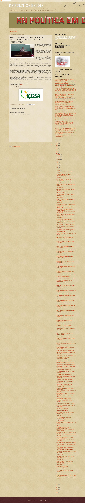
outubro (58, 157)
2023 (57, 146)
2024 (57, 145)
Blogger (56, 500)
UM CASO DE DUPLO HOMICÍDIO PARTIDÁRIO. (64, 327)
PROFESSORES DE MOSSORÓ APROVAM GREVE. (65, 229)
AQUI (21, 84)
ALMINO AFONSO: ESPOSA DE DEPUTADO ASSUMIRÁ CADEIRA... (64, 386)
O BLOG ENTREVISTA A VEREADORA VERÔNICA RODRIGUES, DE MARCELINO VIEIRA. (63, 104)
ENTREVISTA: (65, 83)
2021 (57, 150)
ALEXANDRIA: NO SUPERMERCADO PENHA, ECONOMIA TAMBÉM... (64, 192)
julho (58, 162)
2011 (57, 494)
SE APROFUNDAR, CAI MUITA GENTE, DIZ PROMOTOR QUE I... (64, 418)
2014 (57, 489)
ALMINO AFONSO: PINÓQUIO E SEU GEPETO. (64, 449)
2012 (57, 492)
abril (57, 167)
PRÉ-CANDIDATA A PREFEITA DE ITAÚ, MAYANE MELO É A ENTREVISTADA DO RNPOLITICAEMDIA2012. (65, 114)
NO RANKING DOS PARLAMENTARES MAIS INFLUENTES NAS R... (64, 361)
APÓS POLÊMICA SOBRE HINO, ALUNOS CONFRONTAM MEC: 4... (63, 175)
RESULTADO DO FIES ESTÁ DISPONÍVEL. (64, 325)
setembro (58, 159)
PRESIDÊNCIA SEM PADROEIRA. (62, 466)
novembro (58, 156)
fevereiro (58, 170)
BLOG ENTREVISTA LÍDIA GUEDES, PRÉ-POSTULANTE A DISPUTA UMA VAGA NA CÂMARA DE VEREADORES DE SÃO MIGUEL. (65, 119)
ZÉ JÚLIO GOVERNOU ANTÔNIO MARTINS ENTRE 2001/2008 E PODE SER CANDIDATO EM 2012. (64, 102)
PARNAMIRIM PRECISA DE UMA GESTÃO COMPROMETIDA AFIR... (63, 231)
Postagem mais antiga (47, 144)
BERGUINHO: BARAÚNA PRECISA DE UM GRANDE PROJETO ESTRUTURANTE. (64, 124)
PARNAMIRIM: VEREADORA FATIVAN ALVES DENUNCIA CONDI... (64, 288)
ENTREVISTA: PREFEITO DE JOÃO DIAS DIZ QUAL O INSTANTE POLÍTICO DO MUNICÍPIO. (64, 80)
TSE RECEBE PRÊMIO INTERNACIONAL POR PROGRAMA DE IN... (64, 375)
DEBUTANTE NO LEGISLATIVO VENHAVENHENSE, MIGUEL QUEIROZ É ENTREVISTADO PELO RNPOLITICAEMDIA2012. (65, 136)
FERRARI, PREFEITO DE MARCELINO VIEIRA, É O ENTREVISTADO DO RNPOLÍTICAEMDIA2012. (64, 97)
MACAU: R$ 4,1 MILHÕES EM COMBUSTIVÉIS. (64, 346)
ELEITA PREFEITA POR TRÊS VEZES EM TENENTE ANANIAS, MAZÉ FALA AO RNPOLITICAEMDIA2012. (64, 122)
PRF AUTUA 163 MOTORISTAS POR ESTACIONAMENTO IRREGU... (62, 410)
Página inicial (13, 31)
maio (58, 165)
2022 (57, 148)
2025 (57, 143)
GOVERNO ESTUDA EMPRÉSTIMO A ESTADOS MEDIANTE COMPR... (64, 254)
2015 (57, 487)
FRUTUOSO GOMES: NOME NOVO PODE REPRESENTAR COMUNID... (63, 428)
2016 (57, 486)
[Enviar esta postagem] (27, 104)
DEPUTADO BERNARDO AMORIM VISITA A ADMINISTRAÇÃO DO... (64, 420)
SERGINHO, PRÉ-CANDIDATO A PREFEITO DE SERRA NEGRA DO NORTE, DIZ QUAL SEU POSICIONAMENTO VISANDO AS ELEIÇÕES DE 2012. (64, 86)
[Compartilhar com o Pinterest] (34, 104)
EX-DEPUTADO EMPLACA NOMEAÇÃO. (63, 276)
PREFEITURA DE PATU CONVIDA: (62, 408)
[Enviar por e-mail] (29, 104)
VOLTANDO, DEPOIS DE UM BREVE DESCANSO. (65, 362)
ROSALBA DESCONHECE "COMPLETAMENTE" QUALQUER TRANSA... (64, 264)
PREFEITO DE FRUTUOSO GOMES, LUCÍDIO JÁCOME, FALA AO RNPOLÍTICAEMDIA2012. (64, 95)
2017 (57, 484)
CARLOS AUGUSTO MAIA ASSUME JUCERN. (64, 235)
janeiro (58, 480)
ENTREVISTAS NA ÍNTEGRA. (60, 78)
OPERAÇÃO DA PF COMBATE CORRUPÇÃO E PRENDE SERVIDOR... (64, 303)
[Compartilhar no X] (31, 104)
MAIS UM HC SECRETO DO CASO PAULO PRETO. (65, 237)
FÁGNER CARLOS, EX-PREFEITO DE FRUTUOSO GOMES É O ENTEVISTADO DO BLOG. (65, 99)
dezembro (58, 154)
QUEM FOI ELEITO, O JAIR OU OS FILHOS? (64, 384)
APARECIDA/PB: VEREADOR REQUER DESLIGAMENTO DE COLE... (63, 358)
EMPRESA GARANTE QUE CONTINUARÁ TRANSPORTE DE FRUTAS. (63, 399)
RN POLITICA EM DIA (26, 5)
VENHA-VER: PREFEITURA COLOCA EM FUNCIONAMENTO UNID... (63, 370)
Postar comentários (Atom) (16, 146)
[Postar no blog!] (30, 104)
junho (58, 164)
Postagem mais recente (14, 144)
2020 (57, 151)
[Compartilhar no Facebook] (33, 104)
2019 (57, 153)
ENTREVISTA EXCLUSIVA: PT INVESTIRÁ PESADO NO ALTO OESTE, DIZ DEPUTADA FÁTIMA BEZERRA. (64, 107)
